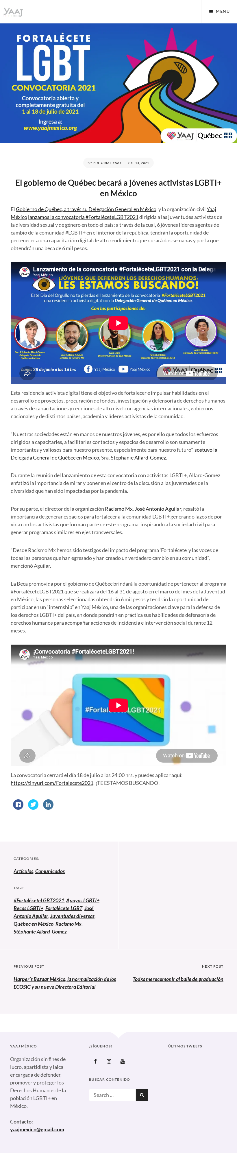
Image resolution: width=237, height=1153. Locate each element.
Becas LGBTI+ (28, 908)
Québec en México (33, 923)
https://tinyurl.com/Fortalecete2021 (52, 783)
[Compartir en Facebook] (18, 808)
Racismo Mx (119, 509)
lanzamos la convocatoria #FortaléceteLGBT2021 (83, 217)
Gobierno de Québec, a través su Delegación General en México (86, 209)
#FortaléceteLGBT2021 (39, 900)
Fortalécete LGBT (63, 908)
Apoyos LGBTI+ (82, 900)
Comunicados (50, 871)
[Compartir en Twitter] (33, 808)
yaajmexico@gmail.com (37, 1129)
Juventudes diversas (72, 916)
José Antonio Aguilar (158, 509)
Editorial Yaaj (107, 163)
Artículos (23, 871)
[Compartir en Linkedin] (48, 808)
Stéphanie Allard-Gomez (138, 457)
